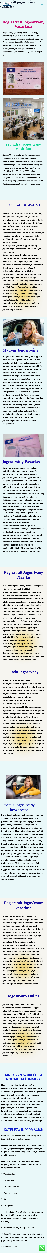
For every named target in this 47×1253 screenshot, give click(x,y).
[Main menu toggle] (41, 4)
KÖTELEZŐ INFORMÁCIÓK (23, 1130)
